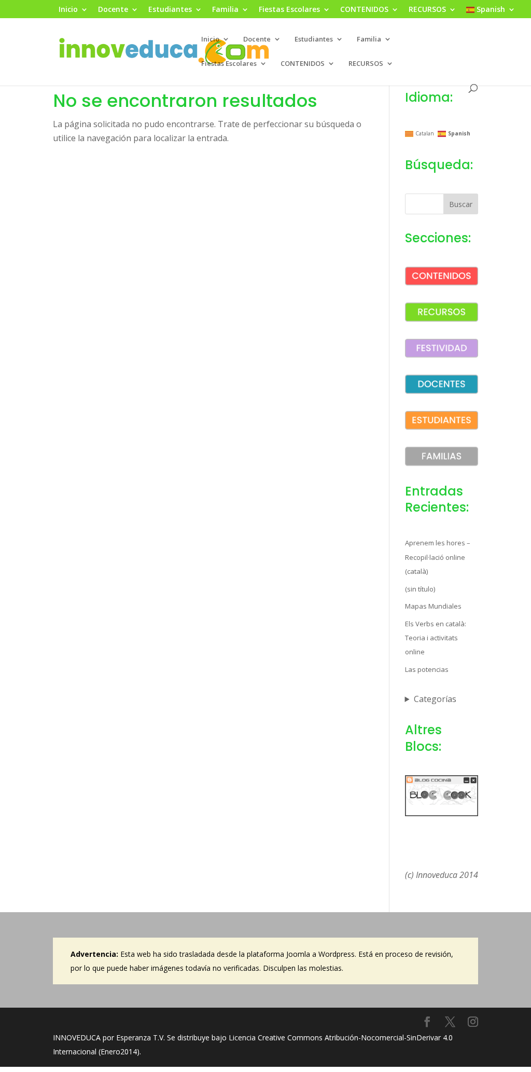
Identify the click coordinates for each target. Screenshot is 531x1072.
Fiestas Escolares (289, 10)
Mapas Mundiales (433, 606)
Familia (225, 10)
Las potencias (427, 669)
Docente (113, 10)
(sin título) (420, 589)
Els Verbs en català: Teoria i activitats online (435, 637)
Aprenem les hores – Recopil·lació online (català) (437, 556)
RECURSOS (427, 10)
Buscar (460, 204)
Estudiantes (170, 10)
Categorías (435, 699)
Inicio (68, 10)
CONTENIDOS (364, 10)
